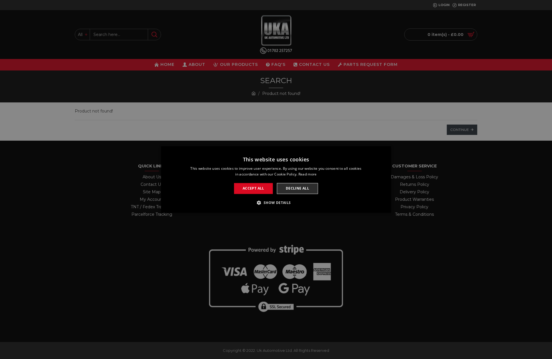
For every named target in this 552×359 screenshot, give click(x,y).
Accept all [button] (253, 188)
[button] (276, 203)
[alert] (276, 179)
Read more (307, 174)
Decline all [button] (297, 188)
